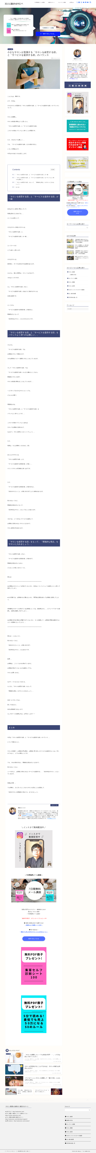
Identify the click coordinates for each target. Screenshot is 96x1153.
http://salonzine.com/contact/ (22, 1121)
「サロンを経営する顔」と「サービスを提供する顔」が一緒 (32, 174)
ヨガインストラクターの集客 (76, 289)
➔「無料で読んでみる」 (48, 34)
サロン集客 (72, 272)
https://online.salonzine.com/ (13, 1115)
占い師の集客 (72, 293)
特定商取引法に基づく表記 (23, 1151)
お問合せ (72, 2)
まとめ (17, 187)
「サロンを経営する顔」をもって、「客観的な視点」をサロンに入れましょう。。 (35, 183)
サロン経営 (72, 286)
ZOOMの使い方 (73, 297)
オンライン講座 (62, 2)
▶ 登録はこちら (52, 818)
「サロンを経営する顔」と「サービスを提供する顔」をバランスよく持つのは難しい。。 (35, 178)
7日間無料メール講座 (26, 815)
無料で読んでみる (33, 938)
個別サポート (51, 2)
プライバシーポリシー (10, 1151)
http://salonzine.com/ (18, 1111)
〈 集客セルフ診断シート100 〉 (34, 925)
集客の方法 (73, 274)
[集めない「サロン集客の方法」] (13, 5)
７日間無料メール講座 (39, 2)
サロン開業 (10, 49)
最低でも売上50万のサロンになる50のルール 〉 (34, 932)
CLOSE (52, 169)
